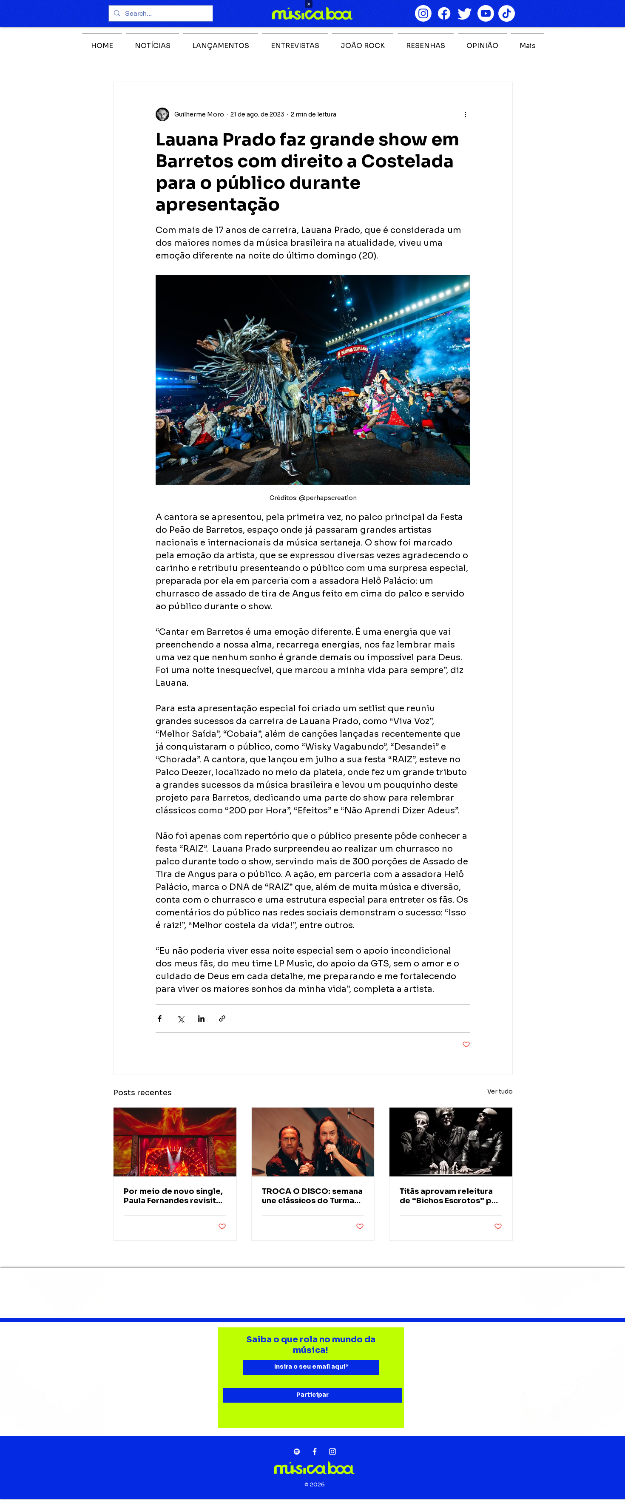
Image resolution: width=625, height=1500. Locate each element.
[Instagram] (423, 13)
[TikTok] (506, 13)
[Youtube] (485, 13)
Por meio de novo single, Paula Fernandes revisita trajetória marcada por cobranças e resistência (173, 1196)
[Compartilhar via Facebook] (160, 1018)
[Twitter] (465, 13)
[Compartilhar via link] (222, 1018)
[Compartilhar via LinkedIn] (201, 1018)
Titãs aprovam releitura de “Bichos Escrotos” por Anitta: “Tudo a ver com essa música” (450, 1196)
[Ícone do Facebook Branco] (314, 1451)
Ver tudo (500, 1091)
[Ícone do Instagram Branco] (332, 1451)
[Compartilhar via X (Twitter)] (180, 1018)
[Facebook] (444, 13)
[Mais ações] (465, 114)
